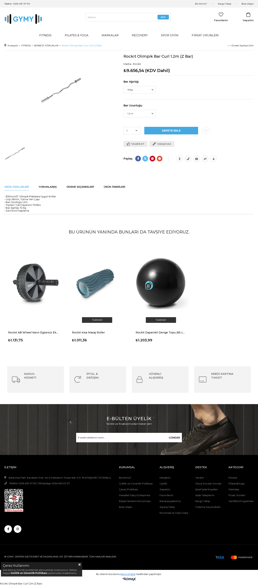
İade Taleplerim (205, 495)
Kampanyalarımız (170, 501)
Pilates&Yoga (237, 483)
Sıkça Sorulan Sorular (208, 483)
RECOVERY (140, 35)
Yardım (199, 477)
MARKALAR (110, 35)
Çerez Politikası (128, 489)
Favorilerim (166, 495)
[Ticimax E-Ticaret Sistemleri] (129, 579)
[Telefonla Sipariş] (188, 158)
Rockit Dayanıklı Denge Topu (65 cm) (161, 332)
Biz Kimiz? (201, 3)
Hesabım (165, 477)
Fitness (233, 477)
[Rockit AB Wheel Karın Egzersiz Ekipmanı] (33, 282)
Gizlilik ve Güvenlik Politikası (136, 483)
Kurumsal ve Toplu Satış (174, 512)
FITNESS (45, 35)
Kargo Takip (224, 3)
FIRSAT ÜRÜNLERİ (205, 35)
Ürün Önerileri (114, 186)
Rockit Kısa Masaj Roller (88, 332)
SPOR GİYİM (169, 35)
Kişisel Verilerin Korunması (135, 501)
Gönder (174, 437)
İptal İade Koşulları (206, 489)
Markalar (234, 489)
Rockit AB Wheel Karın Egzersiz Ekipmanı (33, 332)
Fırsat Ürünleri (237, 495)
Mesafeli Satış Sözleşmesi (134, 495)
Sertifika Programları (241, 501)
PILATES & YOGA (76, 35)
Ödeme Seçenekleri (80, 186)
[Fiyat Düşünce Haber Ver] (213, 158)
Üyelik (163, 483)
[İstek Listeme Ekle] (196, 158)
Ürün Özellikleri (16, 186)
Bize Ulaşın (248, 3)
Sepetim (165, 489)
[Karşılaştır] (205, 158)
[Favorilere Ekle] (205, 130)
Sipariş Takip (167, 506)
